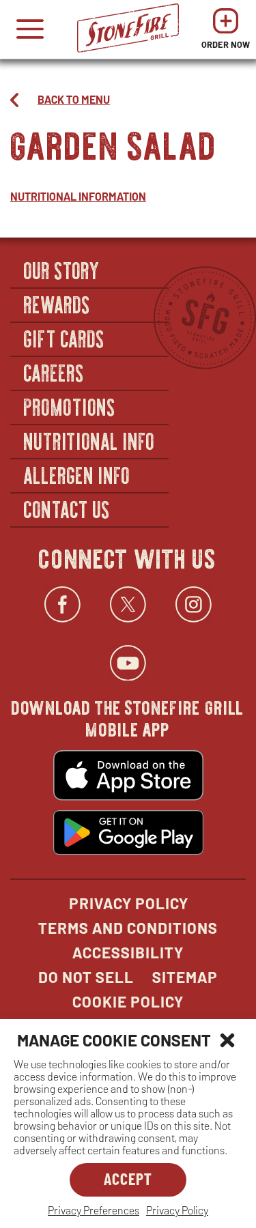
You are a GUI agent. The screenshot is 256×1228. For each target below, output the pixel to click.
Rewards (57, 304)
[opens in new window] (128, 776)
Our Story (62, 270)
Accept (128, 1178)
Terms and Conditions (128, 928)
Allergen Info (77, 474)
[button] (227, 1040)
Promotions (70, 406)
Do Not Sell (86, 977)
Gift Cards (64, 338)
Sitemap (185, 977)
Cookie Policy (128, 1001)
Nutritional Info (89, 440)
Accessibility (128, 952)
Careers (54, 372)
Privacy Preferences (93, 1209)
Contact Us (67, 509)
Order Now (225, 32)
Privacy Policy (177, 1209)
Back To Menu (74, 99)
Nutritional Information (78, 196)
